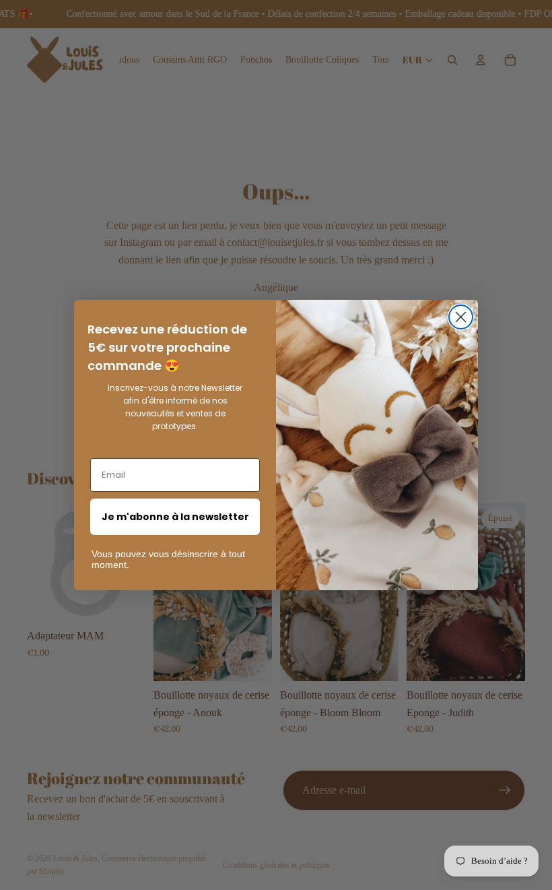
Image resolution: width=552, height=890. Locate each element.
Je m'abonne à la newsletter (175, 516)
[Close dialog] (461, 317)
